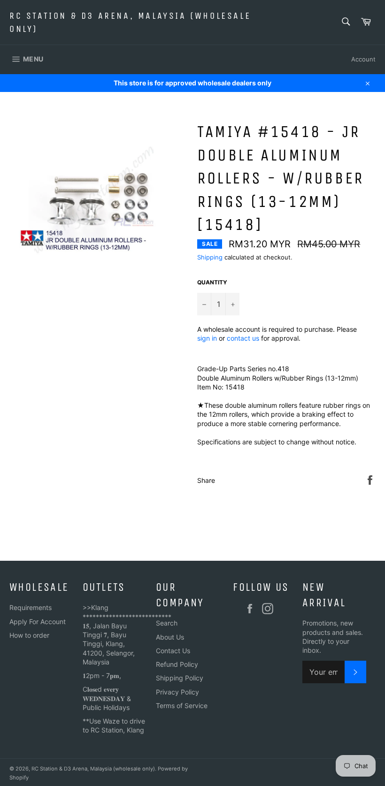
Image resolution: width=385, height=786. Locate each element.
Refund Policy (177, 664)
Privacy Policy (177, 692)
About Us (170, 637)
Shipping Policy (179, 678)
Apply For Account (37, 622)
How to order (29, 635)
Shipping (210, 257)
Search (166, 623)
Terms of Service (182, 706)
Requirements (30, 607)
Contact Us (173, 651)
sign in (207, 338)
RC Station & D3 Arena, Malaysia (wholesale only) (130, 22)
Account (363, 59)
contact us (243, 338)
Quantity (212, 282)
